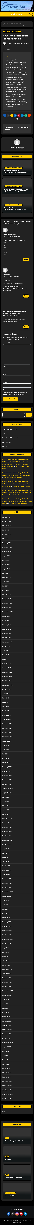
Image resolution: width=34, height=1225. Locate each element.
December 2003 (7, 1029)
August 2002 (6, 1098)
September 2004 (7, 991)
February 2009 (7, 767)
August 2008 (6, 793)
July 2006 (5, 900)
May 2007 (5, 857)
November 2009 (7, 728)
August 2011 (6, 646)
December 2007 (7, 827)
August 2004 (6, 995)
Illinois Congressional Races (12, 31)
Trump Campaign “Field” (9, 429)
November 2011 (7, 633)
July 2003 (5, 1051)
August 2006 (6, 896)
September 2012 (7, 612)
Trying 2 (5, 433)
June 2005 (5, 952)
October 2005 (6, 935)
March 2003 (6, 1068)
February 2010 (6, 715)
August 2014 (6, 569)
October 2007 (6, 836)
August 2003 (6, 1047)
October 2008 (6, 784)
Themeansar (17, 1222)
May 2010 (5, 702)
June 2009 (5, 749)
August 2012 (6, 616)
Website (5, 382)
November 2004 (7, 982)
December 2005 (7, 930)
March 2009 (6, 762)
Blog (3, 1112)
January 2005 (6, 973)
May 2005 (5, 956)
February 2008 (7, 818)
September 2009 (7, 737)
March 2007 (6, 866)
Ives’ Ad (4, 446)
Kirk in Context (9, 208)
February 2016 (6, 543)
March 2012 (6, 620)
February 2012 (6, 625)
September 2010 (7, 685)
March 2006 (6, 917)
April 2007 (5, 861)
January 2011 (6, 668)
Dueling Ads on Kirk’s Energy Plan (16, 189)
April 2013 (5, 590)
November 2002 (7, 1085)
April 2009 (5, 758)
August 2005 (6, 943)
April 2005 (5, 961)
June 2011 (5, 655)
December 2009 (7, 724)
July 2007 (5, 849)
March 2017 (6, 530)
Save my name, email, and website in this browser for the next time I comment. (15, 393)
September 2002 (7, 1094)
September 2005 (7, 939)
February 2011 (6, 663)
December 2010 (7, 672)
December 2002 (7, 1081)
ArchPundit (16, 14)
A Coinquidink (23, 127)
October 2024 (6, 517)
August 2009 (6, 741)
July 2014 (5, 573)
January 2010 (6, 719)
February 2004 (7, 1021)
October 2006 (6, 887)
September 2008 (7, 788)
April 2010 (5, 706)
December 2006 (7, 879)
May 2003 (5, 1060)
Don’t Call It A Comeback (10, 438)
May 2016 (5, 538)
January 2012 (6, 629)
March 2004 (6, 1017)
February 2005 (7, 969)
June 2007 (5, 853)
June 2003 (5, 1055)
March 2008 (6, 814)
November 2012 (7, 607)
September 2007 (7, 840)
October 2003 (6, 1038)
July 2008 (5, 797)
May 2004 (5, 1008)
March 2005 (6, 965)
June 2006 (5, 905)
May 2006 (5, 909)
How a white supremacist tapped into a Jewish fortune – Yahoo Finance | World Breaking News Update (17, 501)
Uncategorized (10, 1193)
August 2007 (6, 844)
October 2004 (6, 986)
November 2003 (7, 1034)
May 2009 (5, 754)
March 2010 (6, 711)
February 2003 (7, 1073)
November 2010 (7, 676)
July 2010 (5, 693)
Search (17, 409)
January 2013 (6, 599)
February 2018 (6, 526)
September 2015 (7, 551)
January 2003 (6, 1077)
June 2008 (5, 801)
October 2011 (6, 638)
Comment (6, 343)
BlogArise (26, 1220)
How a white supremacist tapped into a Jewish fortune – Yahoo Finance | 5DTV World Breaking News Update (17, 493)
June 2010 (5, 698)
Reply (26, 259)
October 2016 (6, 534)
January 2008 (6, 823)
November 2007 (7, 831)
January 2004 (6, 1025)
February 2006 (7, 922)
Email (5, 374)
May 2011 (5, 659)
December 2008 (7, 775)
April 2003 (5, 1064)
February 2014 (6, 577)
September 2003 (7, 1042)
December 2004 (7, 978)
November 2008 (7, 780)
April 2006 (5, 913)
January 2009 (6, 771)
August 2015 (6, 556)
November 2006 (7, 883)
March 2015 (6, 564)
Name (5, 366)
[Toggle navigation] (2, 14)
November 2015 (7, 547)
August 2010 (6, 689)
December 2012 (7, 603)
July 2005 (5, 948)
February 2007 (7, 870)
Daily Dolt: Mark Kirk (11, 170)
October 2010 (6, 681)
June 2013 (5, 582)
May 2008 (5, 805)
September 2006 (7, 892)
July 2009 (5, 745)
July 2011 (5, 650)
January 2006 (6, 926)
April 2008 (5, 810)
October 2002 (6, 1090)
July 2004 (5, 999)
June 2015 (5, 560)
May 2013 (5, 586)
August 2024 (6, 521)
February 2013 (6, 594)
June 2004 (5, 1004)
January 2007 (6, 874)
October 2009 (6, 732)
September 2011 (7, 642)
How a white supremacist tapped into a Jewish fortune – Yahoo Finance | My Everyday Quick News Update (16, 484)
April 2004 (5, 1012)
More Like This (6, 442)
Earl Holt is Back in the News (13, 477)
